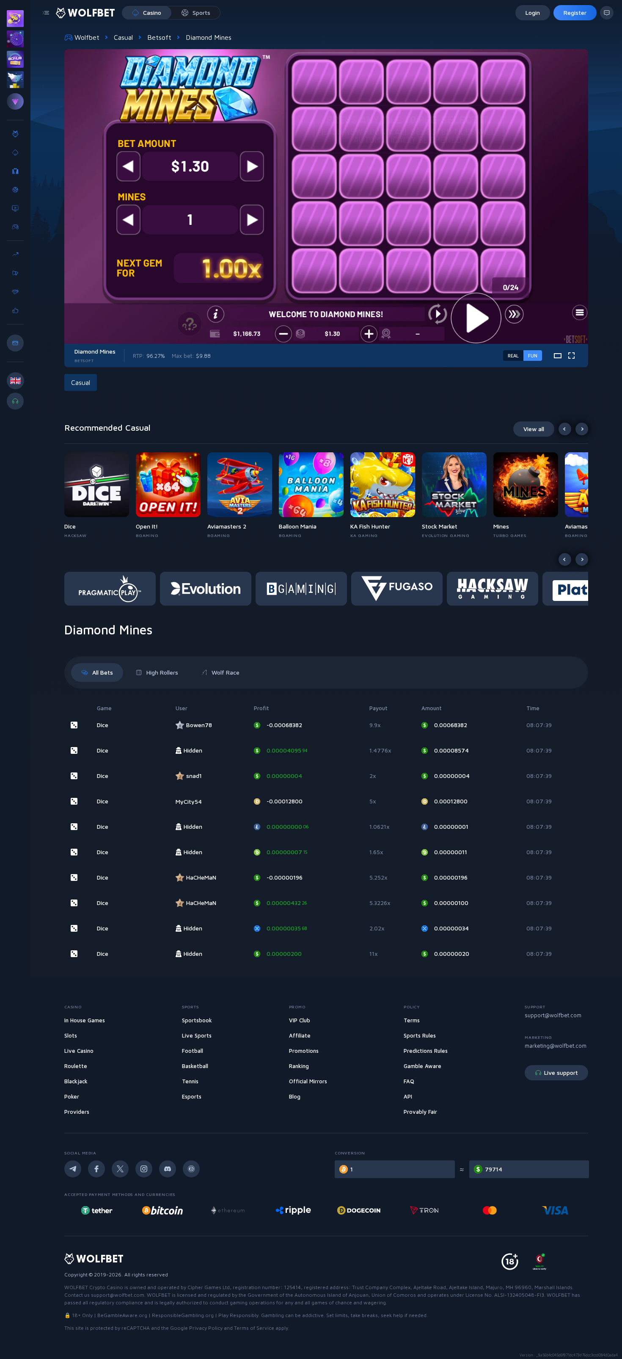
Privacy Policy (206, 1328)
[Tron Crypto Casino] (359, 1210)
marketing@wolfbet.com (555, 1045)
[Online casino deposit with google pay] (555, 1210)
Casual (123, 37)
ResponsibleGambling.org (183, 1315)
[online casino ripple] (227, 1210)
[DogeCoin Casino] (293, 1210)
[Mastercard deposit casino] (424, 1210)
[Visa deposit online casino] (490, 1210)
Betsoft (159, 37)
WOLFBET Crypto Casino (93, 1287)
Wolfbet (86, 37)
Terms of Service (254, 1328)
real (513, 355)
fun (532, 355)
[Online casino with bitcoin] (97, 1210)
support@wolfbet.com (553, 1015)
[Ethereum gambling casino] (162, 1210)
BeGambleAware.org (122, 1315)
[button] (100, 495)
